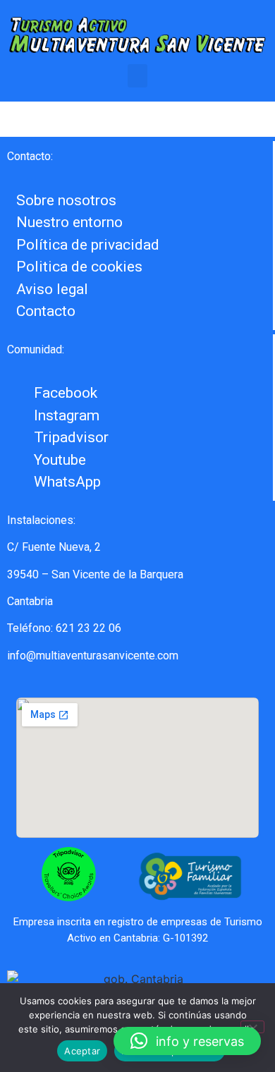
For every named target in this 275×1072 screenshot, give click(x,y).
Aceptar (82, 1050)
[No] (252, 1027)
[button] (137, 75)
